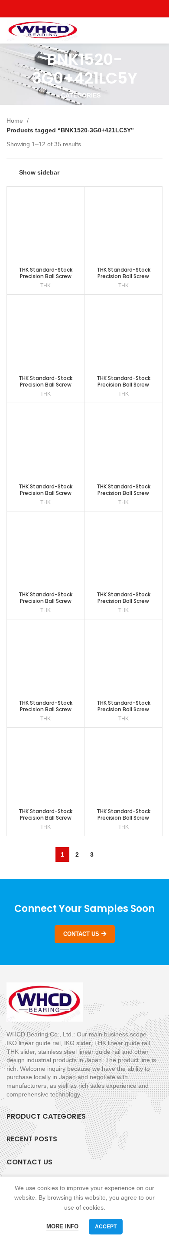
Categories (81, 95)
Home (15, 120)
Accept (106, 1227)
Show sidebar (39, 172)
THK (45, 286)
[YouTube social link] (95, 8)
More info (62, 1226)
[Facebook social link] (65, 8)
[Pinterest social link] (105, 8)
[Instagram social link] (85, 8)
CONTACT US (81, 934)
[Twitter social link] (75, 8)
